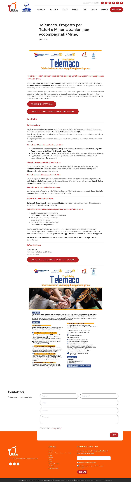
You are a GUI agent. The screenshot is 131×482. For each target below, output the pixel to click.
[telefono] (117, 3)
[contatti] (113, 3)
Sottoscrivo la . (51, 428)
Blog (50, 455)
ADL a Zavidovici (32, 480)
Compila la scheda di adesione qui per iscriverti (53, 111)
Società (40, 10)
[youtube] (109, 3)
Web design (97, 480)
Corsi (93, 10)
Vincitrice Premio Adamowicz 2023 (60, 453)
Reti (84, 10)
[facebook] (102, 3)
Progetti (53, 10)
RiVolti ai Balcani (54, 464)
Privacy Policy (56, 428)
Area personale (53, 468)
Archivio (75, 10)
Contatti (104, 10)
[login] (121, 3)
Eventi (65, 10)
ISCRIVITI (82, 472)
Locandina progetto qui (42, 104)
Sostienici (116, 10)
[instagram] (106, 3)
